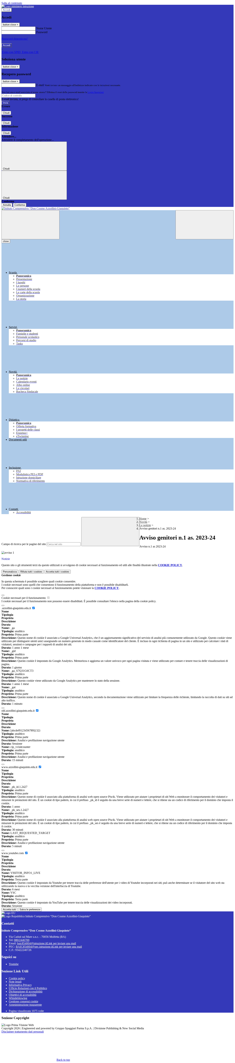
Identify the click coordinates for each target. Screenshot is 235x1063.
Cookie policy (17, 978)
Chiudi (6, 112)
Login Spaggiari (96, 92)
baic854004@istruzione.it (46, 943)
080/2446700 (21, 940)
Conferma (20, 205)
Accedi (6, 10)
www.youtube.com (12, 853)
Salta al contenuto (11, 3)
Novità (143, 521)
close (6, 241)
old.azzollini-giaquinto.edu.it (18, 710)
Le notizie (145, 525)
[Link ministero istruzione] (17, 6)
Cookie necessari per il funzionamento (23, 597)
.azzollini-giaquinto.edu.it (16, 608)
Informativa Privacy (20, 984)
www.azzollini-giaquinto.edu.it (19, 767)
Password (41, 32)
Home (143, 518)
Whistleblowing (18, 998)
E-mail (40, 85)
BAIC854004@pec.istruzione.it (49, 946)
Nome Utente (44, 28)
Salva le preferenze (30, 909)
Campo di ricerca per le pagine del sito (23, 544)
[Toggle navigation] (30, 224)
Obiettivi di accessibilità (22, 994)
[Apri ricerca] (205, 224)
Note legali (15, 981)
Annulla (7, 205)
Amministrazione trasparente (25, 1004)
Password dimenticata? (14, 38)
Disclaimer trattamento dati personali (22, 1031)
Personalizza (10, 571)
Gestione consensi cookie (23, 1001)
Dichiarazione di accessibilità (25, 991)
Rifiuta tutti (31, 571)
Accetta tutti (57, 571)
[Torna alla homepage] (117, 208)
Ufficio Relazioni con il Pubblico (28, 988)
